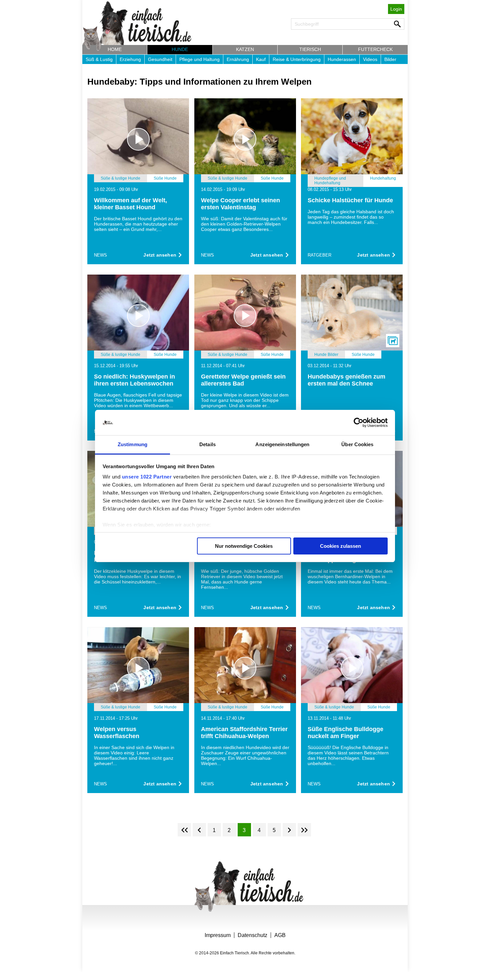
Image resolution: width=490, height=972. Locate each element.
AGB (280, 935)
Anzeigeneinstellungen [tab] (282, 444)
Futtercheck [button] (375, 49)
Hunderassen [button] (342, 59)
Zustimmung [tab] (132, 444)
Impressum (218, 935)
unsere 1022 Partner (147, 477)
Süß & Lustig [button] (99, 59)
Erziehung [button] (130, 59)
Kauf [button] (261, 59)
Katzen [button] (245, 49)
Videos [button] (370, 59)
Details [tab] (207, 444)
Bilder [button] (390, 59)
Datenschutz (252, 935)
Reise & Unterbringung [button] (297, 59)
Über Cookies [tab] (357, 444)
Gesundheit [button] (160, 59)
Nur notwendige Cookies (244, 546)
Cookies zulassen (340, 546)
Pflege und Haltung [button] (199, 59)
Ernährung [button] (238, 59)
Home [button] (115, 49)
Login (396, 9)
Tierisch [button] (310, 49)
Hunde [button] (180, 49)
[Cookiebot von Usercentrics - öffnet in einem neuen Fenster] (358, 423)
